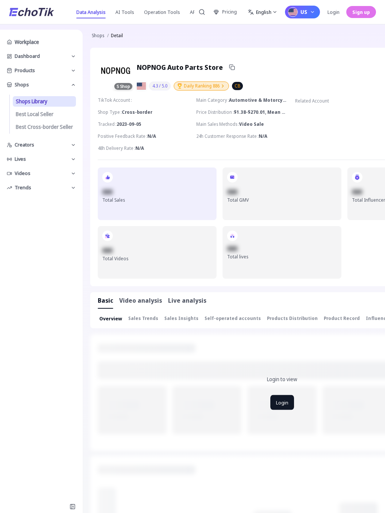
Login (333, 12)
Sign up (361, 12)
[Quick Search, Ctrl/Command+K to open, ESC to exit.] (202, 12)
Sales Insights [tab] (181, 318)
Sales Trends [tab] (143, 318)
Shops (98, 35)
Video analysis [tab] (140, 300)
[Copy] (232, 67)
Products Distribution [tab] (292, 318)
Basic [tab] (105, 300)
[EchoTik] (31, 12)
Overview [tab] (110, 318)
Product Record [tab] (342, 318)
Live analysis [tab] (187, 300)
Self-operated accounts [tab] (233, 318)
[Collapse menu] (72, 506)
